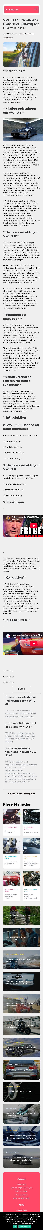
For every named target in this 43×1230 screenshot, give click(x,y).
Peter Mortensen (27, 34)
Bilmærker (8, 38)
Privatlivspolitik (25, 1227)
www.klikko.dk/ (24, 1198)
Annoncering (21, 1210)
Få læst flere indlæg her (21, 793)
